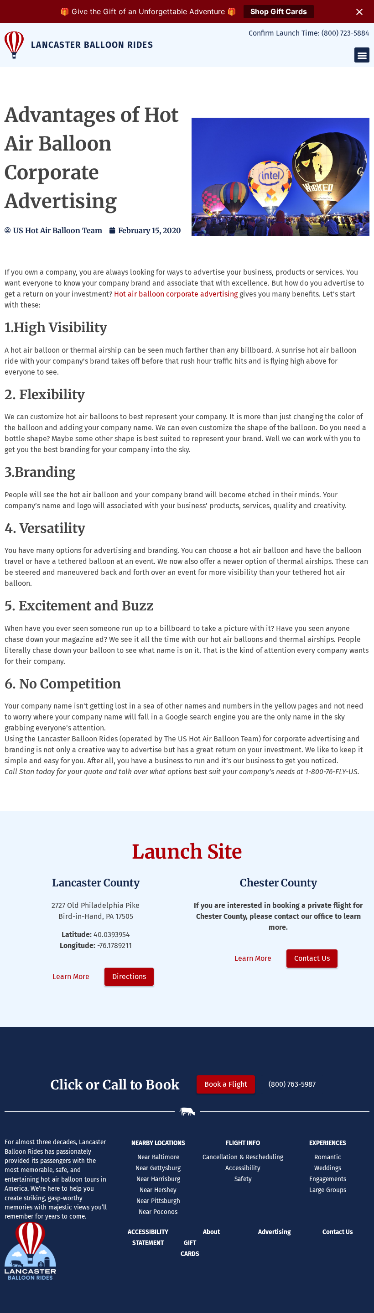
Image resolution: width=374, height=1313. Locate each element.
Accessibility (242, 1168)
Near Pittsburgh (158, 1201)
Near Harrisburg (158, 1179)
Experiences (327, 1143)
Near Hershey (158, 1190)
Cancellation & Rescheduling (243, 1157)
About (211, 1232)
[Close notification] (359, 11)
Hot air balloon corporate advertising (176, 294)
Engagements (327, 1179)
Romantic (327, 1157)
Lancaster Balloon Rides (92, 45)
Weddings (327, 1168)
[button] (361, 55)
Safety (243, 1179)
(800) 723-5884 (345, 33)
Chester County (278, 882)
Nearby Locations (158, 1143)
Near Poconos (158, 1212)
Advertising (274, 1232)
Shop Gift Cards (278, 11)
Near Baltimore (158, 1157)
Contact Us (337, 1232)
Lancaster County (96, 882)
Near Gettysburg (158, 1168)
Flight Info (243, 1143)
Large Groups (327, 1190)
